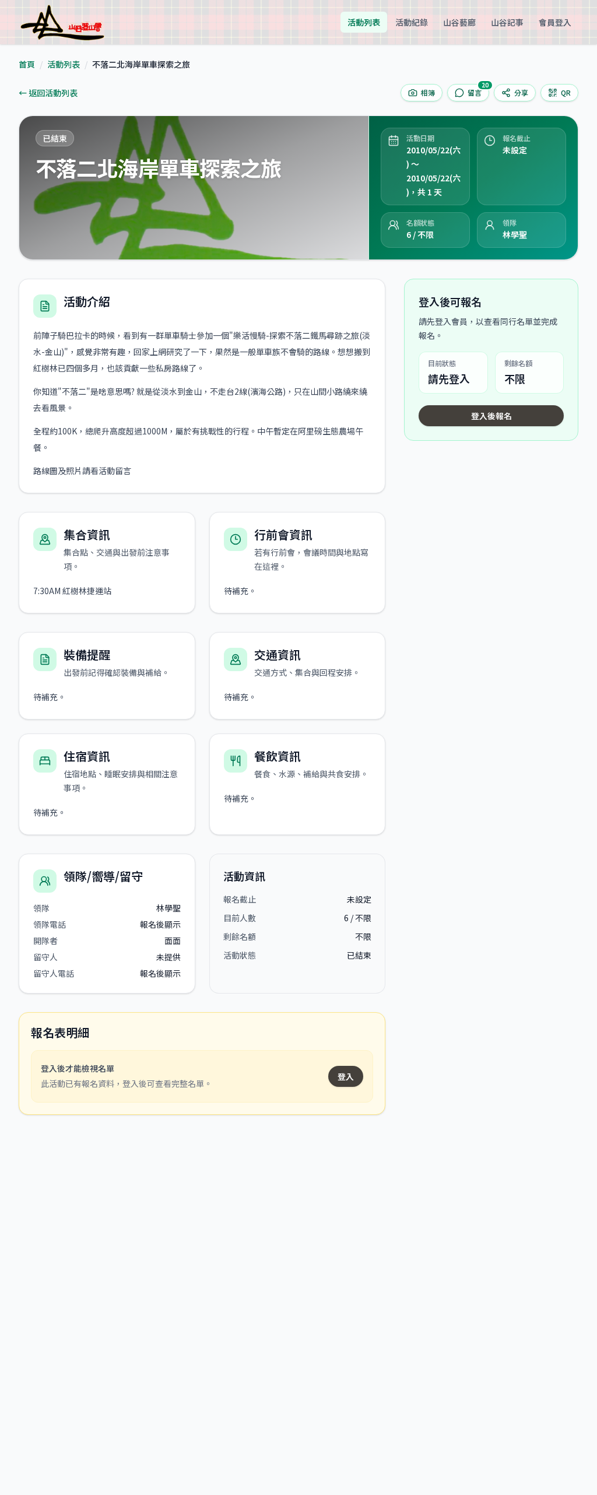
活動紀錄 (411, 22)
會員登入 (555, 22)
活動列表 (363, 22)
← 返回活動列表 (48, 93)
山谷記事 (507, 22)
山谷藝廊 (459, 22)
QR (566, 92)
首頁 (27, 64)
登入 (346, 1076)
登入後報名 (491, 416)
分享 (521, 92)
